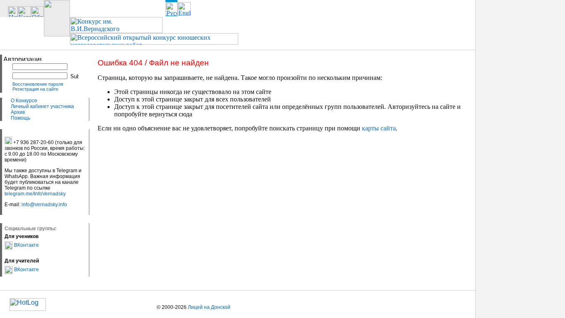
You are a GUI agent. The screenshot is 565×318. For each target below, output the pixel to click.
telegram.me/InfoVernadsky (35, 194)
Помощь (20, 118)
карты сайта (379, 128)
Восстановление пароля (37, 84)
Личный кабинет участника (42, 106)
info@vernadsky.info (44, 204)
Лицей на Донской (209, 307)
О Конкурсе (24, 101)
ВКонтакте (26, 245)
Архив (18, 112)
